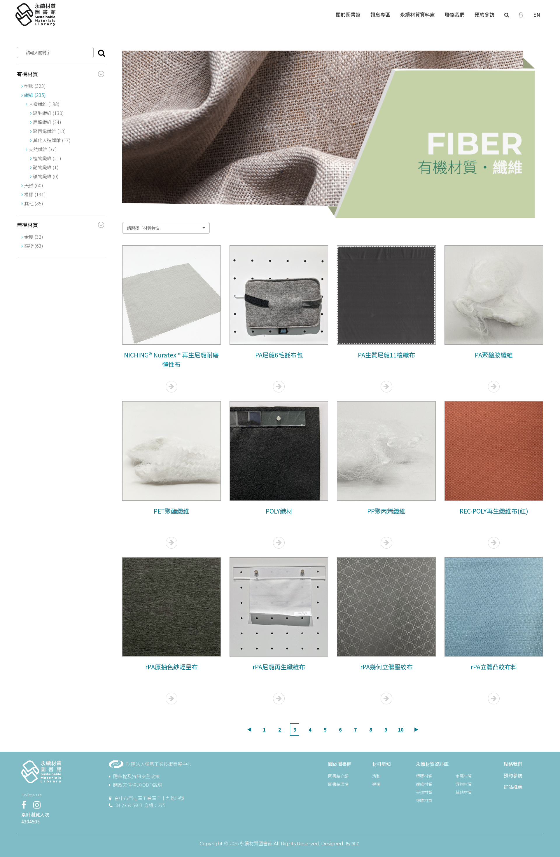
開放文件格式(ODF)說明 (137, 784)
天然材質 (424, 792)
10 (400, 729)
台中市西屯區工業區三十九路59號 (149, 798)
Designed (332, 843)
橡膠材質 (424, 800)
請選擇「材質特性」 (145, 228)
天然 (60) (33, 185)
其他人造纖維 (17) (51, 140)
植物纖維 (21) (46, 158)
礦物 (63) (33, 245)
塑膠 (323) (35, 85)
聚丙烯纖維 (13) (49, 131)
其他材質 (464, 792)
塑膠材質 (424, 776)
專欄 (376, 784)
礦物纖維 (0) (45, 176)
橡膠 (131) (35, 194)
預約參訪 (513, 775)
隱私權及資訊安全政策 (136, 776)
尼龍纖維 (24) (46, 121)
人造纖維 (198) (44, 103)
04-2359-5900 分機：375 (140, 805)
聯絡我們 (513, 763)
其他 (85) (33, 203)
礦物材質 (464, 784)
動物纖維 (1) (45, 167)
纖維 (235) (35, 94)
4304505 (30, 821)
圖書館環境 (338, 784)
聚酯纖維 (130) (48, 112)
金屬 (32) (33, 236)
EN (536, 14)
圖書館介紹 (338, 776)
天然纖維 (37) (43, 149)
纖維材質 (424, 784)
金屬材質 (464, 776)
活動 (376, 776)
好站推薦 (513, 786)
